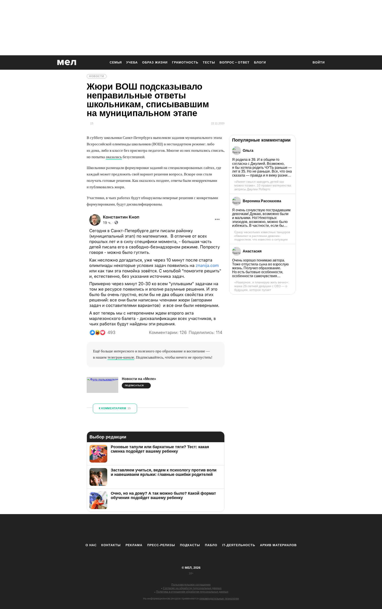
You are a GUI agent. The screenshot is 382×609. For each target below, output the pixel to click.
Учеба (132, 62)
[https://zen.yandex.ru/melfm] (166, 528)
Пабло (211, 545)
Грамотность (185, 62)
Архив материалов (278, 545)
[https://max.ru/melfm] (227, 528)
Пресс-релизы (161, 545)
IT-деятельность (238, 545)
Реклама (134, 545)
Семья (116, 62)
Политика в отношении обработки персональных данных (192, 591)
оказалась (114, 157)
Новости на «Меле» (139, 379)
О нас (91, 545)
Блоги (260, 62)
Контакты (111, 545)
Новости (96, 76)
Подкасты (190, 545)
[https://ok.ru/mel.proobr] (215, 528)
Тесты (209, 62)
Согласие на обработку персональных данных (192, 588)
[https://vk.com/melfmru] (178, 528)
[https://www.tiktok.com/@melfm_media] (191, 528)
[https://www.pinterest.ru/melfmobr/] (203, 528)
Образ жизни (155, 62)
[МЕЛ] (66, 62)
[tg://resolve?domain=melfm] (154, 528)
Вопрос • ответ (235, 62)
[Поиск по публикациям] (303, 62)
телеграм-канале (120, 357)
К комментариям (115, 408)
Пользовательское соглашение (191, 584)
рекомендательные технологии (219, 598)
